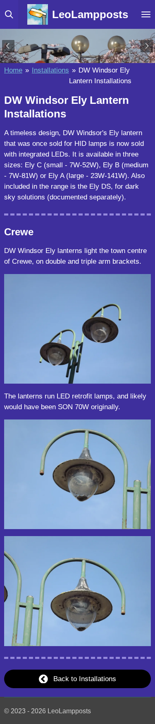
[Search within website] (9, 14)
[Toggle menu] (146, 14)
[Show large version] (77, 329)
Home (13, 70)
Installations (50, 70)
